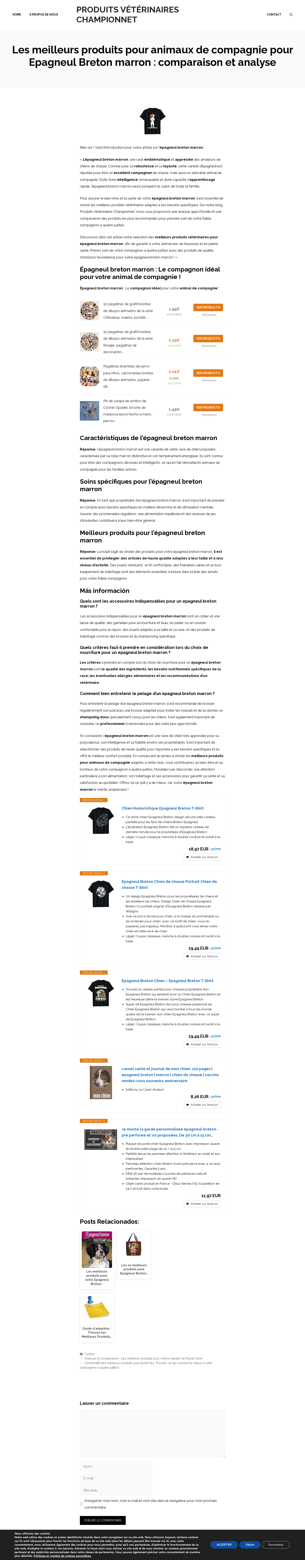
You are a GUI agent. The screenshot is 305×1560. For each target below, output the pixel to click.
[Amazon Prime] (215, 849)
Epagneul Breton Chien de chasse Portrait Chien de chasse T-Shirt (169, 884)
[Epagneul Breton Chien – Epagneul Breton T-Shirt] (100, 993)
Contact (274, 14)
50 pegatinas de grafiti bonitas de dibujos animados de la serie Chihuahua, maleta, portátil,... (128, 310)
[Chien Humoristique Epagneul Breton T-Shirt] (100, 821)
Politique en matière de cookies (55, 1556)
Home (16, 14)
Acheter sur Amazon (204, 857)
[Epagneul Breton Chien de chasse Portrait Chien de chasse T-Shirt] (100, 894)
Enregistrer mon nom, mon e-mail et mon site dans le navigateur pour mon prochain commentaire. (150, 1504)
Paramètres (275, 1545)
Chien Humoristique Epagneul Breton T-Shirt (163, 808)
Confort (90, 1354)
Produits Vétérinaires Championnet (127, 14)
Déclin (250, 1545)
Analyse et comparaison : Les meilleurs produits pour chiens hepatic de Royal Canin (143, 1358)
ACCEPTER (224, 1545)
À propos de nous (43, 14)
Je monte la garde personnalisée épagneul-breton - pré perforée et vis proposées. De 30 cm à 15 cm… (170, 1132)
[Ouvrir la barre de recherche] (291, 14)
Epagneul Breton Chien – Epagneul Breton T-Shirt (168, 981)
